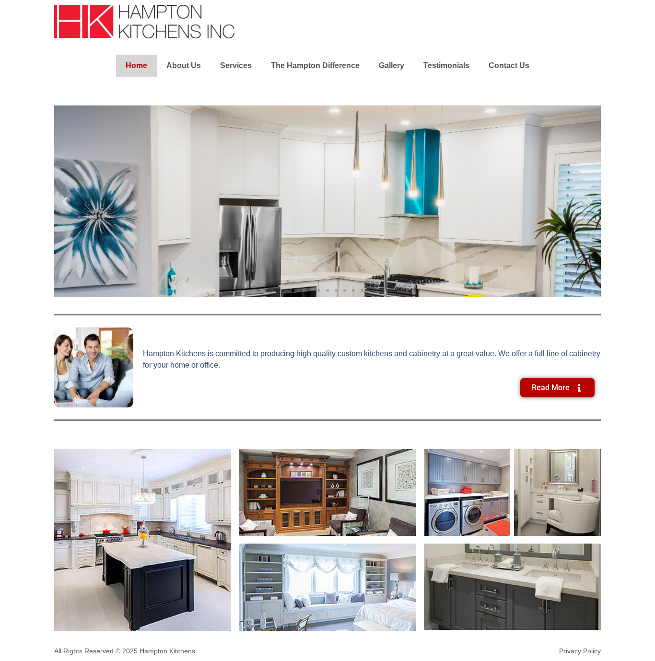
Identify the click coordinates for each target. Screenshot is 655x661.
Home (136, 65)
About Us (183, 65)
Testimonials (446, 65)
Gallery (391, 65)
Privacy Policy (580, 651)
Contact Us (509, 65)
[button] (65, 202)
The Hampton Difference (315, 65)
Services (236, 65)
